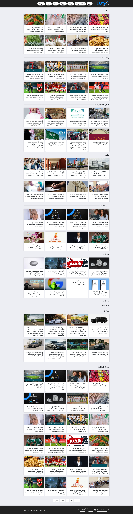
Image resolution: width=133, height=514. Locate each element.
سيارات (106, 311)
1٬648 (62, 500)
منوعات (106, 205)
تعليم (107, 155)
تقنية (107, 254)
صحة (107, 301)
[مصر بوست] (103, 3)
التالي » (56, 500)
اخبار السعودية (103, 104)
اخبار (107, 10)
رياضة (106, 57)
